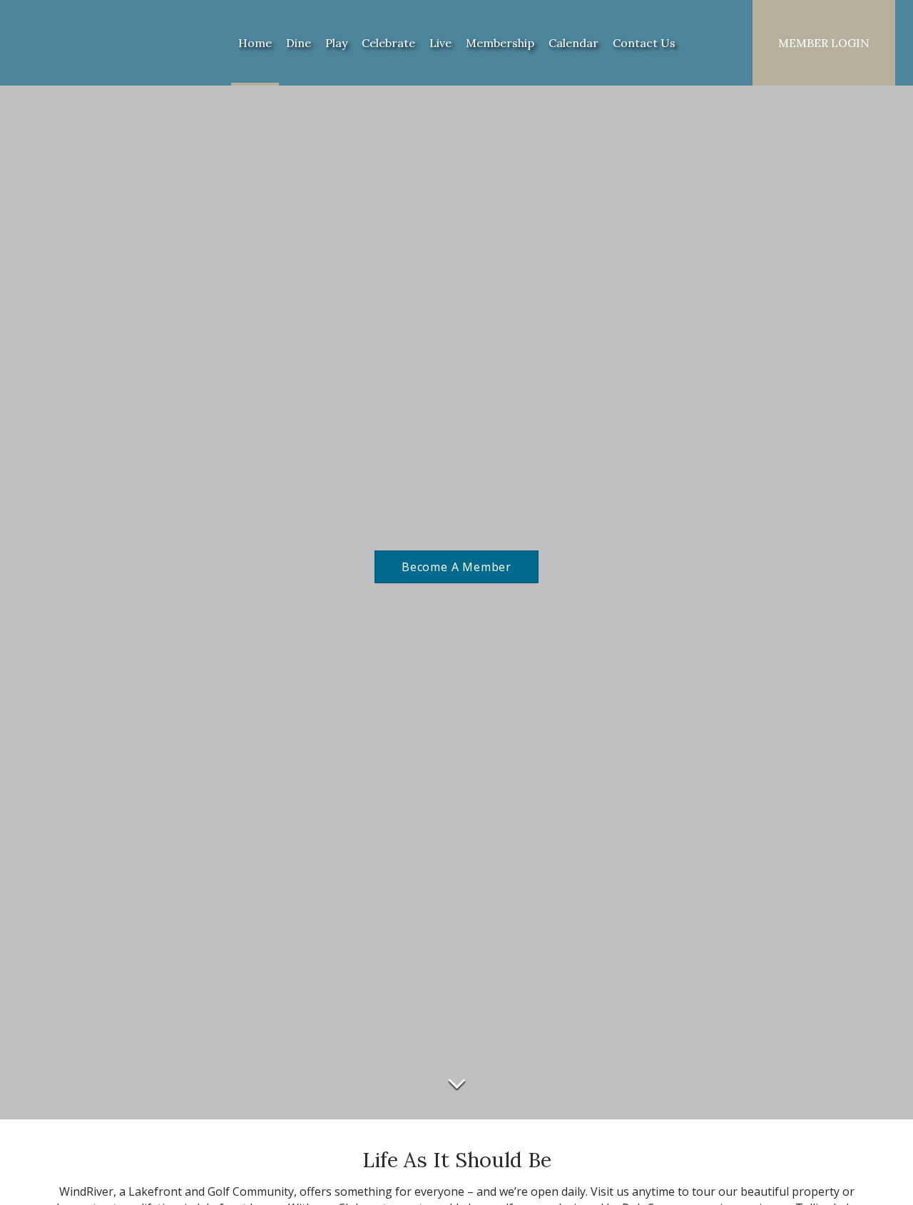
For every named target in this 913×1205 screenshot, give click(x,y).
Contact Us (644, 43)
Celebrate (388, 43)
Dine (298, 43)
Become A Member (456, 567)
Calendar (573, 43)
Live (440, 43)
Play (336, 43)
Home (255, 43)
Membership (500, 43)
